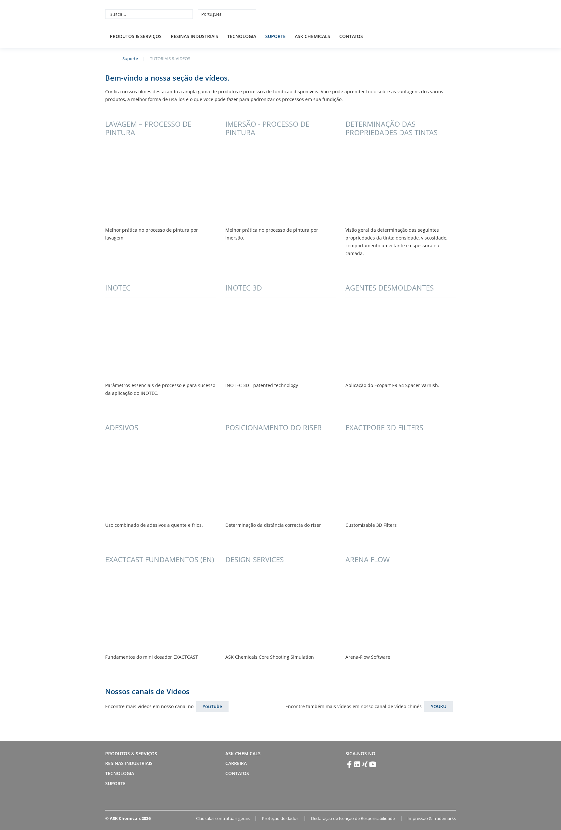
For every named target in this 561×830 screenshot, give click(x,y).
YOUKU (438, 706)
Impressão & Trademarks (431, 818)
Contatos (351, 36)
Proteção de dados (280, 818)
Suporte (275, 36)
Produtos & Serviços (136, 36)
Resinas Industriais (194, 36)
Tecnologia (241, 36)
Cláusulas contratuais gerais (223, 818)
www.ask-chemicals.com (107, 58)
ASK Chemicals (408, 14)
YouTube (212, 706)
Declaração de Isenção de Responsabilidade (353, 818)
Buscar (187, 14)
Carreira (236, 763)
